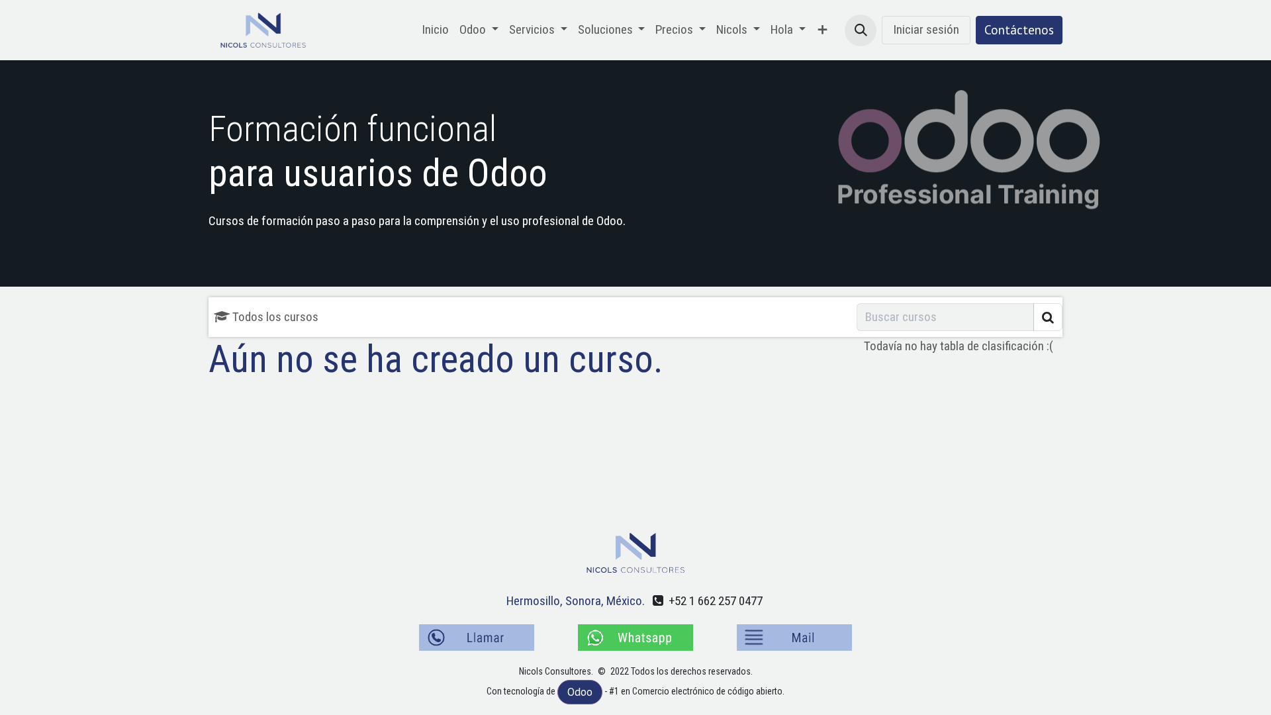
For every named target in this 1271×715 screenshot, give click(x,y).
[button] (860, 30)
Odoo (579, 692)
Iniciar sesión (926, 29)
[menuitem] (435, 30)
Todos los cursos (275, 316)
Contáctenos (1019, 30)
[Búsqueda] (1047, 317)
